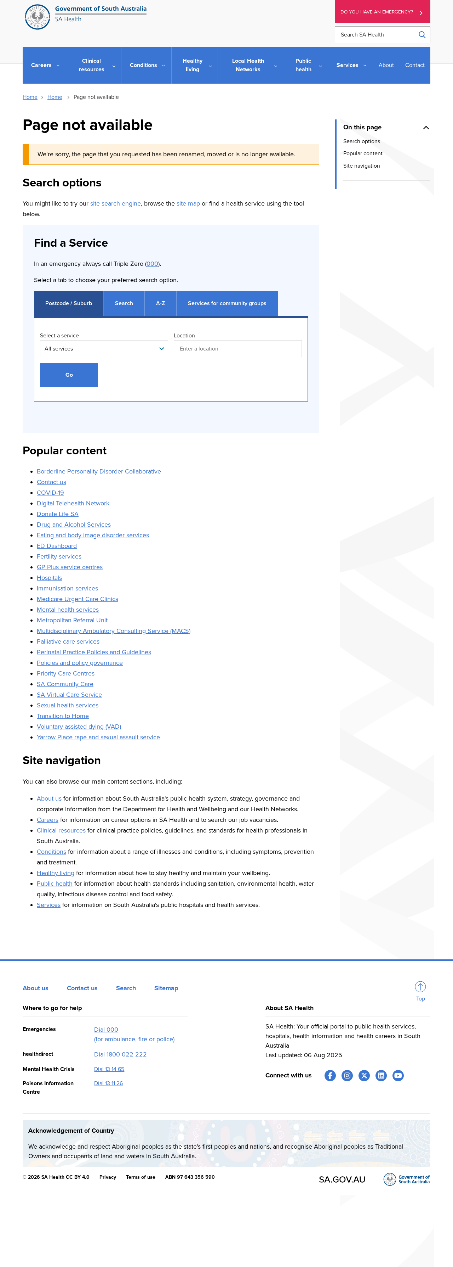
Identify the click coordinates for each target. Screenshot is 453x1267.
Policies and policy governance (80, 663)
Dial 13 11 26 (108, 1083)
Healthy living (55, 873)
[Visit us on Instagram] (347, 1075)
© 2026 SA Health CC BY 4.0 (56, 1177)
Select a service (59, 335)
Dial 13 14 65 (109, 1069)
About (386, 65)
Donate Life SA (58, 514)
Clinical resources (61, 830)
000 (152, 264)
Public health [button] (303, 65)
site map (188, 203)
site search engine (115, 203)
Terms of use (140, 1177)
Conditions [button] (143, 65)
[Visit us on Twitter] (364, 1075)
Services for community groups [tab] (227, 303)
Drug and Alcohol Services (74, 524)
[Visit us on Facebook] (330, 1075)
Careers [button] (41, 65)
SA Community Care (65, 684)
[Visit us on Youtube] (398, 1075)
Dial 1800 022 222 (120, 1054)
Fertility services (59, 556)
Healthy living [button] (192, 65)
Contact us (51, 482)
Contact (415, 65)
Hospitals (49, 578)
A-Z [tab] (160, 303)
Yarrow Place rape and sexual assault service (98, 737)
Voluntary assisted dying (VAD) (79, 726)
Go (69, 375)
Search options (361, 141)
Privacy (107, 1177)
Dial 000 (106, 1029)
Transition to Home (63, 716)
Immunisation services (67, 588)
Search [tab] (124, 303)
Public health (55, 883)
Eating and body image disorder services (93, 535)
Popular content (363, 153)
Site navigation (361, 165)
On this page (362, 127)
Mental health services (68, 609)
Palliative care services (68, 641)
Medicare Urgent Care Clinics (77, 599)
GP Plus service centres (70, 567)
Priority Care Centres (65, 673)
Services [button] (348, 65)
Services (49, 905)
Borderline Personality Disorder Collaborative (99, 471)
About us (49, 798)
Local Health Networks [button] (248, 65)
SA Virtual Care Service (69, 695)
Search (126, 988)
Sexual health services (67, 705)
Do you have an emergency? (376, 12)
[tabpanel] (171, 367)
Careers (47, 820)
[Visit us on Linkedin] (381, 1075)
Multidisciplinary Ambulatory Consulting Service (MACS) (113, 631)
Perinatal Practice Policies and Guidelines (94, 652)
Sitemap (166, 988)
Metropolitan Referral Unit (72, 620)
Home (30, 97)
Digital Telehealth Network (73, 503)
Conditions (51, 852)
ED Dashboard (57, 546)
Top (420, 998)
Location (184, 335)
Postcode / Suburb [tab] (68, 303)
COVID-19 (50, 493)
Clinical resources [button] (91, 65)
